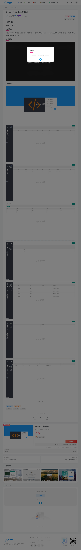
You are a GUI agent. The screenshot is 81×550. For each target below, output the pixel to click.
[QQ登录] (40, 59)
